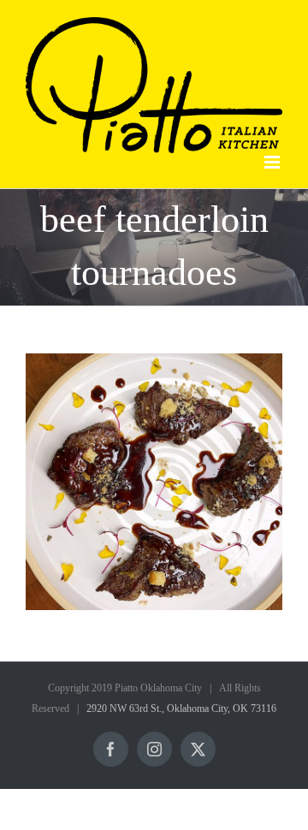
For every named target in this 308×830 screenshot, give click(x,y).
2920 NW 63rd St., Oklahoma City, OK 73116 (181, 708)
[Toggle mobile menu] (273, 162)
